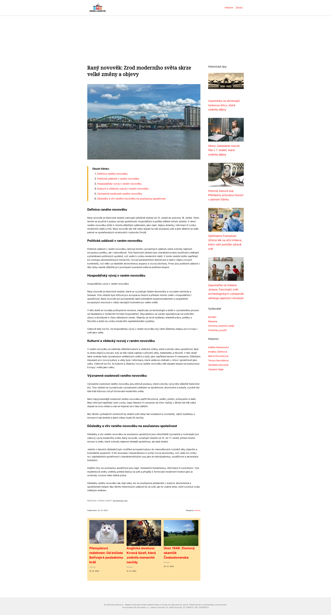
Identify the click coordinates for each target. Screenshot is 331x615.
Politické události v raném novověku (118, 178)
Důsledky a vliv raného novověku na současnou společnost (131, 198)
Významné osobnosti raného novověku (119, 193)
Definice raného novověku (112, 173)
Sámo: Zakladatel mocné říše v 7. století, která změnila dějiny (223, 150)
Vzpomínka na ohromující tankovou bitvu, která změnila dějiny (224, 105)
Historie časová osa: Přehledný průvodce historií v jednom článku (225, 195)
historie (197, 510)
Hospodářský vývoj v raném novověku (119, 183)
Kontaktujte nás (120, 500)
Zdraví (239, 7)
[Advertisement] (165, 35)
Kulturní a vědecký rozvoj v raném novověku (123, 188)
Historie (229, 7)
